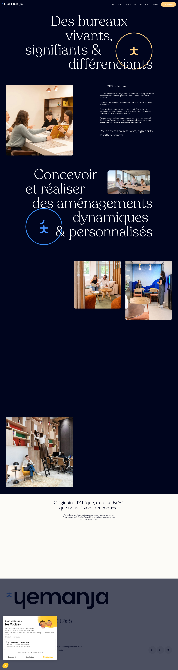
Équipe (147, 4)
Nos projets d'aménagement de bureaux (67, 647)
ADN (113, 4)
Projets (128, 4)
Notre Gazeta (58, 650)
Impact (120, 4)
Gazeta (155, 4)
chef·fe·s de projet (131, 431)
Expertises (138, 4)
